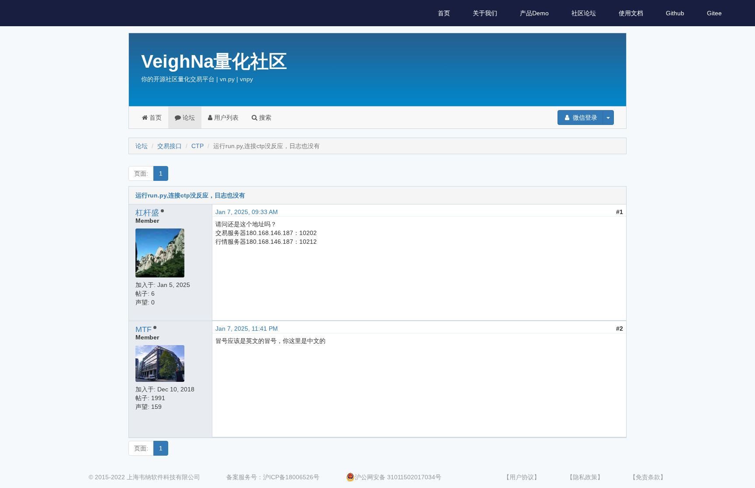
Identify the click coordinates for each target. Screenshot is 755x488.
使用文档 (631, 13)
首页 (444, 13)
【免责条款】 (648, 477)
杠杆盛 (147, 212)
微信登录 (584, 117)
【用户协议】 (521, 477)
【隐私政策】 (585, 477)
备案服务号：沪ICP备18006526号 (272, 477)
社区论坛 (583, 13)
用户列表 (225, 117)
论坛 (188, 117)
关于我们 (485, 13)
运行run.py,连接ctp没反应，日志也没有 (190, 195)
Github (675, 13)
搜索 (264, 117)
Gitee (714, 13)
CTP (197, 145)
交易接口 (169, 145)
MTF (143, 329)
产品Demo (534, 13)
